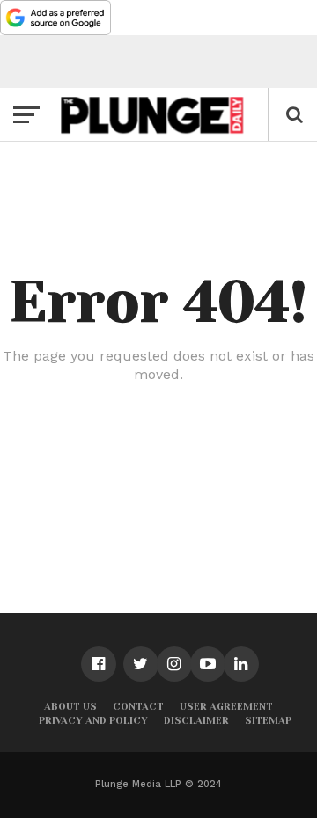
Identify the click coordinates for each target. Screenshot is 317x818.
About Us (70, 706)
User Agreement (226, 706)
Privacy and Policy (93, 721)
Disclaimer (196, 721)
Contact (138, 706)
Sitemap (268, 721)
